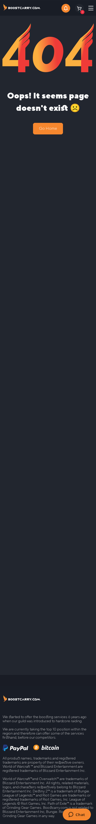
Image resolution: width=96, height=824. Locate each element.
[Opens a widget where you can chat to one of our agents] (76, 815)
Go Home (48, 128)
